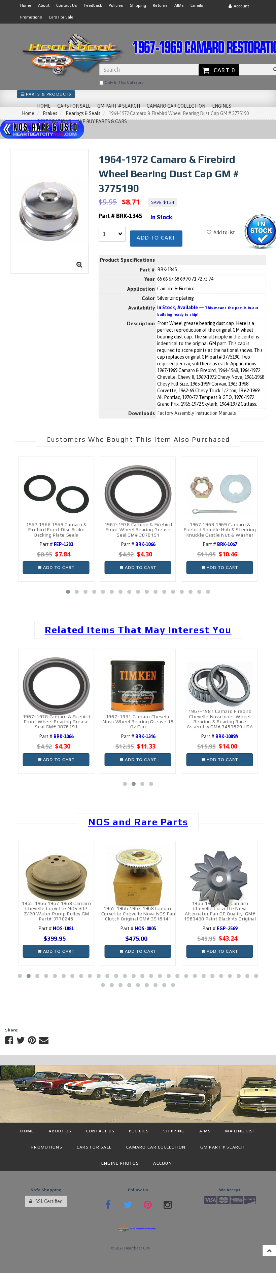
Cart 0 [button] (223, 70)
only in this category (123, 82)
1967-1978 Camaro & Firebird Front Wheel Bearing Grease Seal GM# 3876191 (138, 530)
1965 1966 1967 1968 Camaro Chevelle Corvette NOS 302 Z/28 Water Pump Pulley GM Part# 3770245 (56, 911)
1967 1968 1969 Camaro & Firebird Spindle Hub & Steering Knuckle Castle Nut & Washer (220, 530)
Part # (56, 544)
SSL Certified (47, 1201)
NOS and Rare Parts (138, 821)
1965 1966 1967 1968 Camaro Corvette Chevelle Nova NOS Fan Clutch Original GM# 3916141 (138, 913)
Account (240, 6)
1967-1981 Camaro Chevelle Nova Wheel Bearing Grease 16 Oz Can (138, 722)
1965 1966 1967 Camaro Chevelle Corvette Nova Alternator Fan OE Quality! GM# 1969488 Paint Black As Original (220, 911)
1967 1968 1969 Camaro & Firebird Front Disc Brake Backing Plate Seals (56, 530)
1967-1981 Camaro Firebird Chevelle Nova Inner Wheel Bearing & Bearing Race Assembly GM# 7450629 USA (220, 718)
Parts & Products (48, 94)
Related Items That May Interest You (138, 629)
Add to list (223, 232)
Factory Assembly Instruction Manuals (196, 413)
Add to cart (156, 238)
